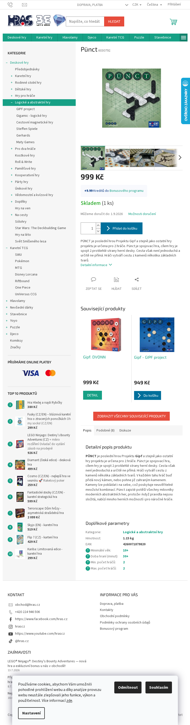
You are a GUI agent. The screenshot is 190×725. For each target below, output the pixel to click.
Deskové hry (19, 62)
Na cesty (21, 215)
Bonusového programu (126, 190)
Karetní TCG (19, 248)
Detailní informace (94, 265)
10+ (125, 550)
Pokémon (22, 261)
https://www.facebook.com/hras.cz (41, 619)
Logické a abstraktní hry (32, 102)
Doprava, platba (90, 5)
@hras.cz (22, 641)
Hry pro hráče (25, 95)
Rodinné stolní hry (28, 82)
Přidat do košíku (125, 228)
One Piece (22, 287)
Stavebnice (18, 314)
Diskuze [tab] (125, 430)
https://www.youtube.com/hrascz (40, 633)
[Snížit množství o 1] (98, 231)
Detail (92, 395)
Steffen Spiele (27, 128)
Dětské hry (23, 89)
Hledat (114, 21)
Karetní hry (23, 76)
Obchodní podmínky (115, 616)
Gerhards (23, 135)
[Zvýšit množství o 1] (98, 225)
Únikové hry (23, 188)
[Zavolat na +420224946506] (15, 4)
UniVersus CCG (26, 294)
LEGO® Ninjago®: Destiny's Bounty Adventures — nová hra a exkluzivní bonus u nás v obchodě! (47, 663)
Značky (15, 347)
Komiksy (16, 340)
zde (69, 700)
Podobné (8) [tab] (105, 430)
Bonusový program (114, 628)
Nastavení (31, 713)
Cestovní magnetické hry (34, 122)
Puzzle (15, 327)
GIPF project (25, 109)
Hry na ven (22, 208)
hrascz (20, 626)
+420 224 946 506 (27, 611)
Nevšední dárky (21, 307)
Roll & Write (23, 161)
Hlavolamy (17, 300)
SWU (18, 254)
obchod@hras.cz (27, 604)
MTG (18, 267)
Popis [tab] (87, 430)
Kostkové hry (25, 155)
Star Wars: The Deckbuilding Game (40, 228)
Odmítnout (128, 687)
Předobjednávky (27, 69)
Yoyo (13, 320)
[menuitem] (17, 37)
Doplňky (21, 201)
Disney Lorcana (26, 274)
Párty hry (21, 181)
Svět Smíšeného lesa (30, 241)
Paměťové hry (25, 168)
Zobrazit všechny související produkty (131, 416)
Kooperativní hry (27, 175)
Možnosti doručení (142, 214)
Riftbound (22, 281)
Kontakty (106, 609)
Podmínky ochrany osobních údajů (125, 622)
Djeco (14, 334)
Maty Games (25, 142)
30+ (125, 556)
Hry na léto (23, 234)
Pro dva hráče (25, 148)
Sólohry (20, 221)
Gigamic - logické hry (31, 115)
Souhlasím (158, 687)
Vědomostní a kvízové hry (34, 195)
